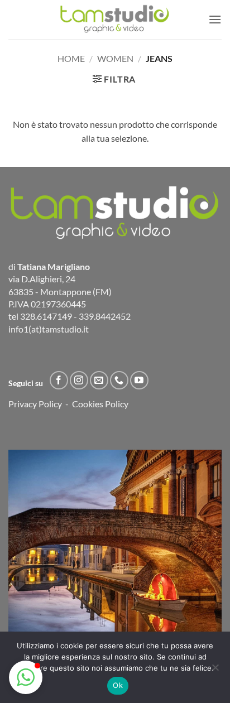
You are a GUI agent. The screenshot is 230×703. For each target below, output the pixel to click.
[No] (215, 671)
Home (71, 58)
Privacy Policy (35, 403)
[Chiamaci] (119, 380)
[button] (215, 19)
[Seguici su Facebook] (59, 380)
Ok (118, 685)
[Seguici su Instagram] (79, 380)
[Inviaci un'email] (99, 380)
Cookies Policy (100, 403)
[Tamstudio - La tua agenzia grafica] (115, 19)
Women (115, 58)
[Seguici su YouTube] (139, 380)
